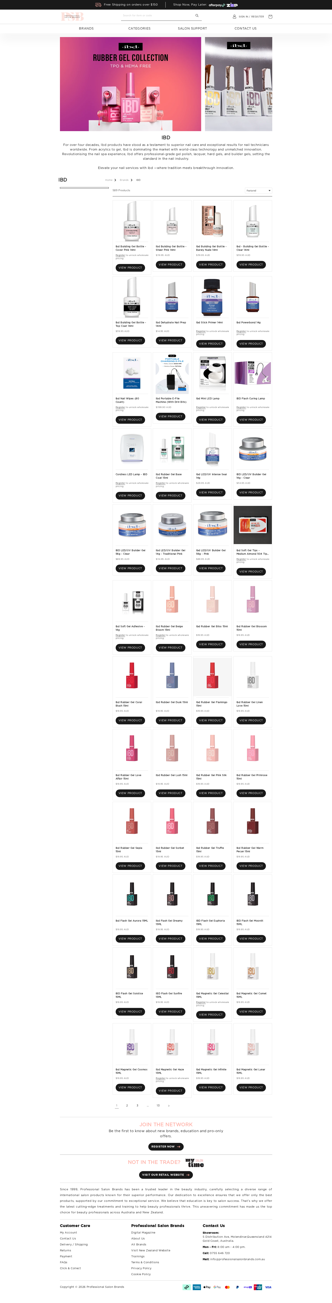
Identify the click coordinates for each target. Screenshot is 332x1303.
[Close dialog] (219, 616)
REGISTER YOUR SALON (185, 668)
